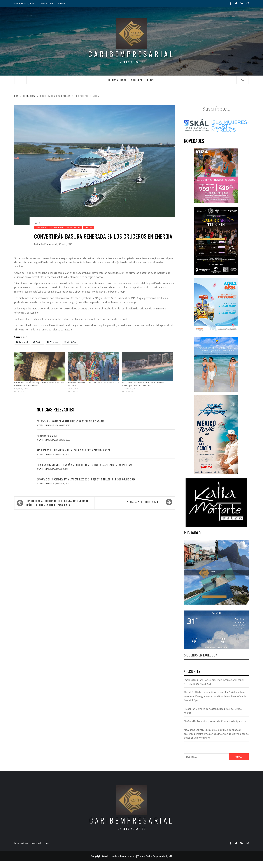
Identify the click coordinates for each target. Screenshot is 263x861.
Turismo (88, 227)
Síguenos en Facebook (200, 655)
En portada (41, 227)
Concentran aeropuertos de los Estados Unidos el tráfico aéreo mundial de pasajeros (57, 503)
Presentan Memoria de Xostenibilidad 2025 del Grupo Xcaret (70, 421)
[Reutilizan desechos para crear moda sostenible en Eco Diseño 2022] (93, 366)
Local (151, 80)
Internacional (117, 80)
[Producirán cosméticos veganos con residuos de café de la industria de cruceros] (39, 366)
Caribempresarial (131, 53)
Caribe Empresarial (47, 244)
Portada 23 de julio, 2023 (142, 502)
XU (170, 856)
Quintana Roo (47, 3)
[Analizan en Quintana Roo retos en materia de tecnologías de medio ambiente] (147, 366)
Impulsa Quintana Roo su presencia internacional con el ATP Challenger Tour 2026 (214, 682)
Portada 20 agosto (47, 436)
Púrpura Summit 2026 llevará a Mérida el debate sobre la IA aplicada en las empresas (84, 465)
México (61, 3)
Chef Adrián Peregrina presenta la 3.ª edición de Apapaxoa (215, 721)
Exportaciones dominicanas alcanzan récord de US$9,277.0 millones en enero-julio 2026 (86, 479)
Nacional (137, 80)
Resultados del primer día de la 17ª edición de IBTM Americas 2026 (73, 450)
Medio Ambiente (74, 227)
